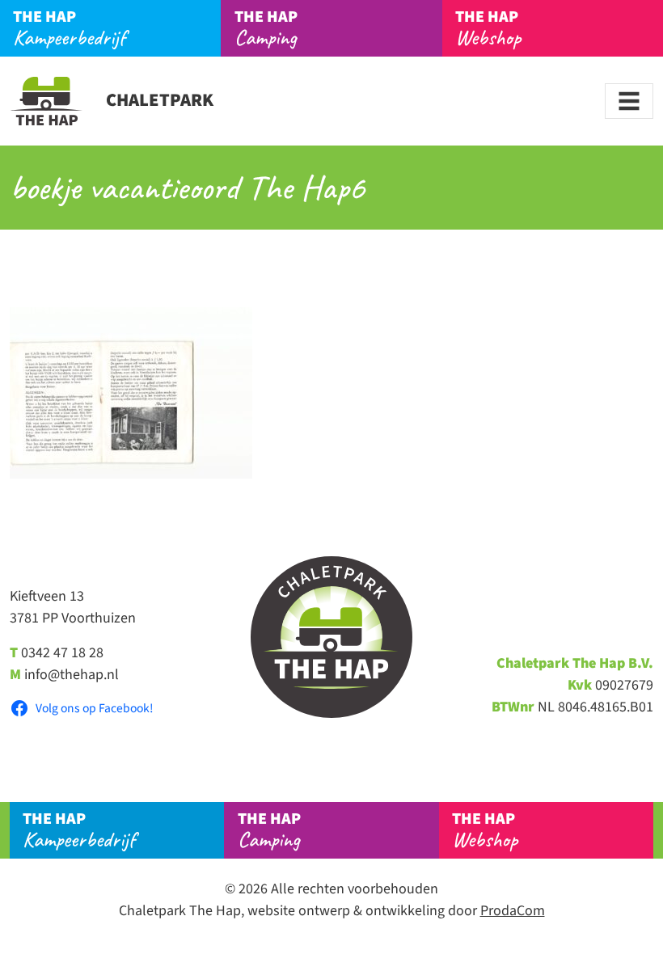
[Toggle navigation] (629, 101)
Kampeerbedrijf (69, 28)
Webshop (488, 28)
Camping (266, 28)
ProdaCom (512, 911)
